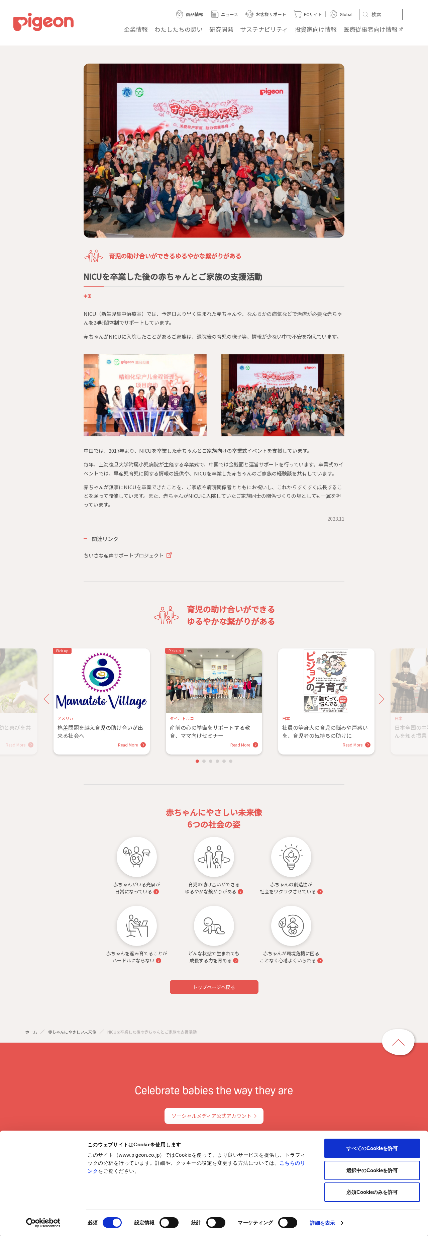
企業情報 (136, 29)
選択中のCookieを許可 (372, 1170)
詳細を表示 (322, 1223)
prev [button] (48, 699)
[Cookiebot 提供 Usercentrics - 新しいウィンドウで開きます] (43, 1223)
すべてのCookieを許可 (372, 1148)
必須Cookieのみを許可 (372, 1192)
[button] (197, 761)
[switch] (169, 1222)
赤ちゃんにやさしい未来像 (72, 1032)
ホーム (31, 1032)
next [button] (379, 699)
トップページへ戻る (214, 987)
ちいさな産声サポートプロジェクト (124, 555)
